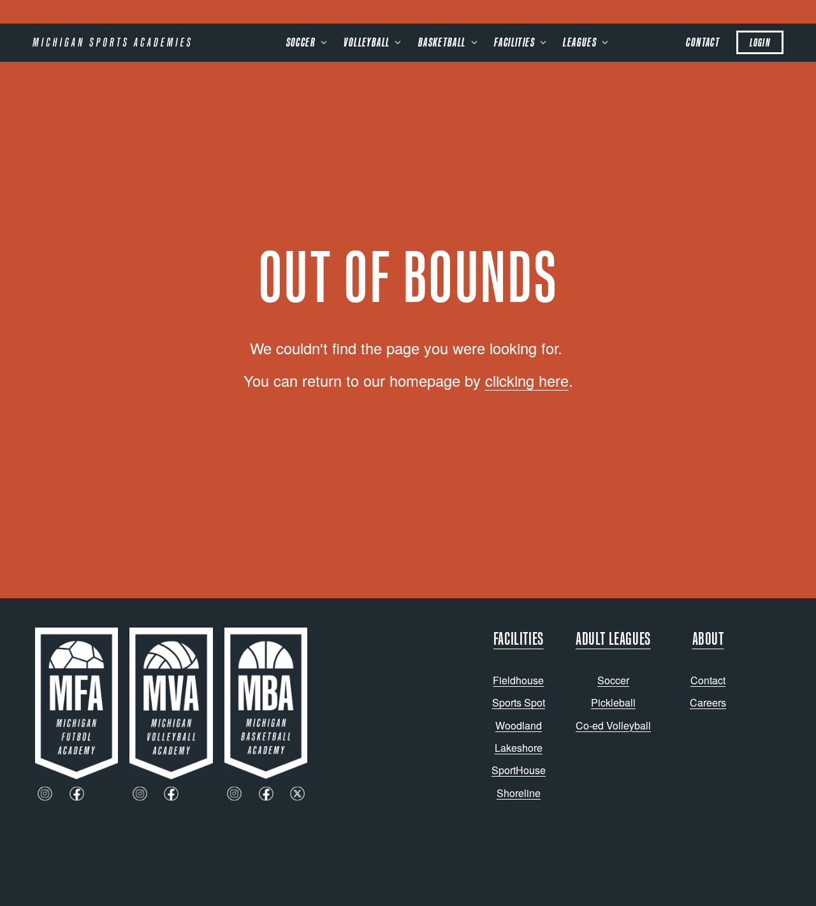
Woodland (518, 725)
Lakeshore (519, 747)
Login (760, 42)
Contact (703, 42)
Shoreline (519, 793)
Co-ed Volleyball (613, 725)
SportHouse (519, 770)
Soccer (613, 680)
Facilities (518, 638)
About (708, 638)
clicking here (527, 380)
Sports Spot (518, 702)
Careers (708, 702)
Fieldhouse (518, 680)
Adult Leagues (613, 638)
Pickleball (613, 702)
